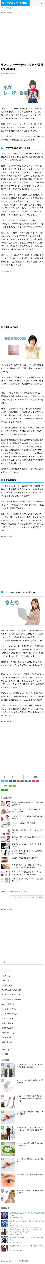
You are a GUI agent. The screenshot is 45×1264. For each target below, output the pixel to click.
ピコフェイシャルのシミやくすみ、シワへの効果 (26, 897)
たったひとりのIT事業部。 (15, 2)
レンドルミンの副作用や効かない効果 (30, 1160)
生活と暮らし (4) (8, 1033)
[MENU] (41, 3)
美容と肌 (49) (7, 1042)
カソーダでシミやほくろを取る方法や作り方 (30, 1191)
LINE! (5, 786)
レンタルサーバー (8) (9, 1014)
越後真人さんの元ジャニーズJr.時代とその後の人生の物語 (30, 1066)
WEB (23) (5, 980)
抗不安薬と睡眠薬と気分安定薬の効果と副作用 (30, 1113)
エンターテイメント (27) (11, 995)
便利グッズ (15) (7, 1018)
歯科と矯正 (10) (7, 1028)
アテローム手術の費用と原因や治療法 (15, 891)
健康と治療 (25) (7, 1023)
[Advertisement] (22, 36)
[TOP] (2, 8)
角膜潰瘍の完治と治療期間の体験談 (30, 1175)
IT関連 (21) (6, 976)
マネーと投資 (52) (8, 1004)
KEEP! (35, 777)
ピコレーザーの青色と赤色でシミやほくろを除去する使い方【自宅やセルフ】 (30, 1098)
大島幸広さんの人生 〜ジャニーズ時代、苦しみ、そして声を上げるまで (30, 1129)
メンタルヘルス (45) (9, 1009)
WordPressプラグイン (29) (11, 990)
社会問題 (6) (6, 1037)
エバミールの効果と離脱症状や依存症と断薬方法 (30, 1144)
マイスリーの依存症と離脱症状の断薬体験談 (30, 1081)
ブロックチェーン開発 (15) (11, 999)
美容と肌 (8, 8)
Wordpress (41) (7, 985)
